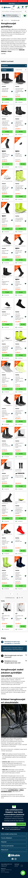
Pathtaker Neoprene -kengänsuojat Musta (18, 283)
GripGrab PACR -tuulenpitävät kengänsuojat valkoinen (6, 348)
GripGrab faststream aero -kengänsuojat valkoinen (6, 187)
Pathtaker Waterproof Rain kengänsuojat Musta (6, 155)
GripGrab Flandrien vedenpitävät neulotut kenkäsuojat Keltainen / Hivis (5, 576)
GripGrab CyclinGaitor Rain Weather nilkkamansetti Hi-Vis (19, 379)
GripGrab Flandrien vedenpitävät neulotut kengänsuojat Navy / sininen (18, 576)
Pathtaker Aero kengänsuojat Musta (18, 252)
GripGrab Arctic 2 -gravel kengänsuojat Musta (19, 445)
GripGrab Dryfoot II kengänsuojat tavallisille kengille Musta (19, 90)
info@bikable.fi (4, 866)
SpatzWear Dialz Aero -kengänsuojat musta (6, 617)
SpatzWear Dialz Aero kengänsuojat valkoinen (19, 617)
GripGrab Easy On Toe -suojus (6, 314)
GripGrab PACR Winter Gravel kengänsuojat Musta (5, 477)
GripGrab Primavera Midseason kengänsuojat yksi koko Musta (19, 316)
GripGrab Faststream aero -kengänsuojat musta (6, 542)
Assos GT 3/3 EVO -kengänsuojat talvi (19, 476)
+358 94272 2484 (4, 865)
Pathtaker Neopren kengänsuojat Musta (5, 220)
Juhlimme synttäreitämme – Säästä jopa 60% (15, 1)
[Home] (2, 20)
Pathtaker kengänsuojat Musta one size (18, 155)
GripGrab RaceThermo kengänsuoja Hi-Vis (19, 348)
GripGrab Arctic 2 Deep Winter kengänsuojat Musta (19, 412)
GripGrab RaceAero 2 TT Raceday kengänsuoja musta (5, 510)
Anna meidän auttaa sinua (9, 834)
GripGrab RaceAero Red (18, 541)
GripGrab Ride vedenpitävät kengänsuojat (5, 90)
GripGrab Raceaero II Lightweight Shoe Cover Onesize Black (6, 413)
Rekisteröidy (21, 824)
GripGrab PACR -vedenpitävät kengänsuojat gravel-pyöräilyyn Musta (19, 123)
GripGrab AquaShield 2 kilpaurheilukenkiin (6, 444)
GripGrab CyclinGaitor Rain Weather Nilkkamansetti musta (6, 379)
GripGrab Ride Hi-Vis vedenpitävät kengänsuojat (19, 220)
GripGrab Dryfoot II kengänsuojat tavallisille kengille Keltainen (19, 187)
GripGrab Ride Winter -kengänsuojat (5, 252)
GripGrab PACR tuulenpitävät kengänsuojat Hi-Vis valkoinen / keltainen (19, 510)
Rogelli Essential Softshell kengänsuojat (5, 283)
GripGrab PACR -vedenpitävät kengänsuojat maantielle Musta (6, 123)
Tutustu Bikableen (6, 838)
